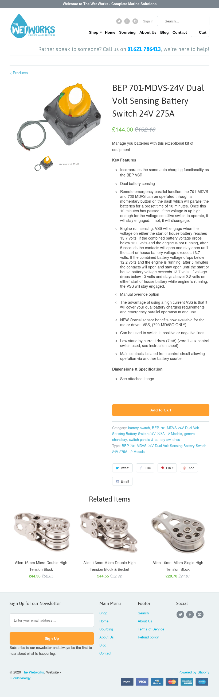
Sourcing (127, 32)
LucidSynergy (20, 677)
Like (148, 467)
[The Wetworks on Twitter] (119, 22)
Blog (164, 32)
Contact (180, 32)
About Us (148, 32)
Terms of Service (151, 628)
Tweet (125, 467)
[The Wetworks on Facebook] (127, 22)
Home (110, 32)
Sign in (148, 21)
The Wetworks (33, 672)
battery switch (139, 427)
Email (125, 481)
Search (143, 612)
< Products (19, 72)
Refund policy (148, 637)
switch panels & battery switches (154, 439)
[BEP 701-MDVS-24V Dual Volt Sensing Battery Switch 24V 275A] (58, 117)
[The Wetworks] (33, 27)
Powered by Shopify (193, 672)
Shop (95, 32)
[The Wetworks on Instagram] (135, 22)
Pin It (169, 467)
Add (191, 467)
